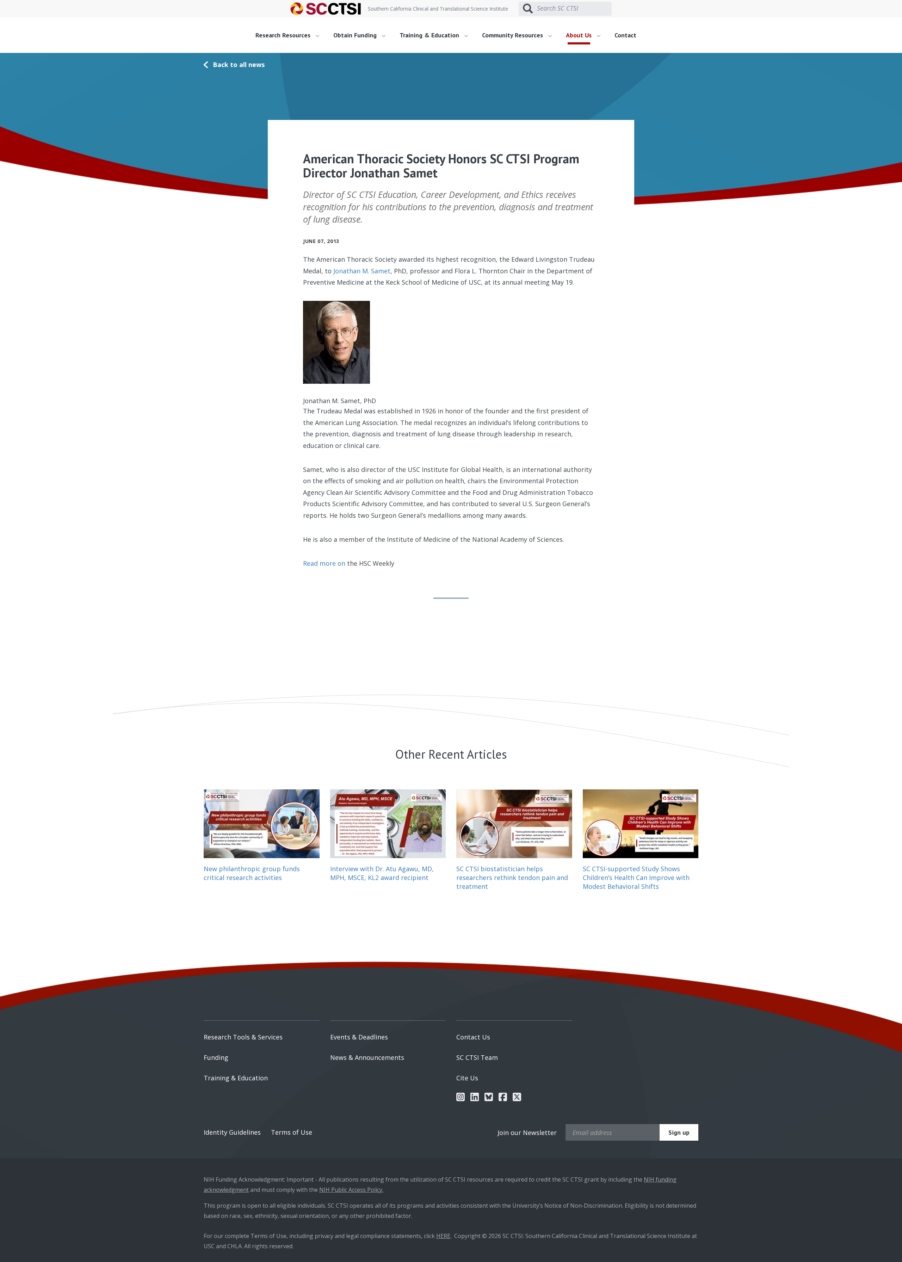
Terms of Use (291, 1132)
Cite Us (467, 1078)
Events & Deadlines (359, 1037)
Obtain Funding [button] (355, 35)
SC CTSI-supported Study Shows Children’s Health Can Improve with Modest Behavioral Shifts (636, 877)
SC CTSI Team (477, 1057)
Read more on (324, 563)
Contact (625, 35)
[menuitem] (290, 35)
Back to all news (239, 64)
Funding (216, 1057)
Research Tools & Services (243, 1037)
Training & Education (236, 1078)
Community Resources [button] (513, 35)
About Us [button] (579, 35)
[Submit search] (528, 9)
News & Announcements (367, 1057)
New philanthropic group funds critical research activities (252, 873)
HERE (443, 1236)
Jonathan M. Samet (361, 271)
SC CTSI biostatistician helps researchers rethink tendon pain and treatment (512, 877)
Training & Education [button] (430, 35)
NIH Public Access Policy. (351, 1190)
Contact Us (473, 1037)
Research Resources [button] (283, 35)
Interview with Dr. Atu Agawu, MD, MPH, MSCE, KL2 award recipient (382, 873)
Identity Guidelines (232, 1132)
